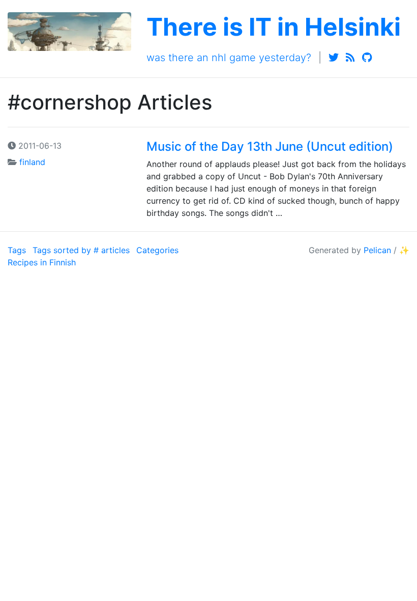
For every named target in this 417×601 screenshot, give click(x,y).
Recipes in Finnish (42, 262)
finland (32, 162)
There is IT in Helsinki (273, 27)
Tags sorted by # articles (81, 250)
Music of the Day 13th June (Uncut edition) (269, 146)
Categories (157, 250)
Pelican (377, 250)
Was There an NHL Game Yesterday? (228, 57)
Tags (17, 250)
